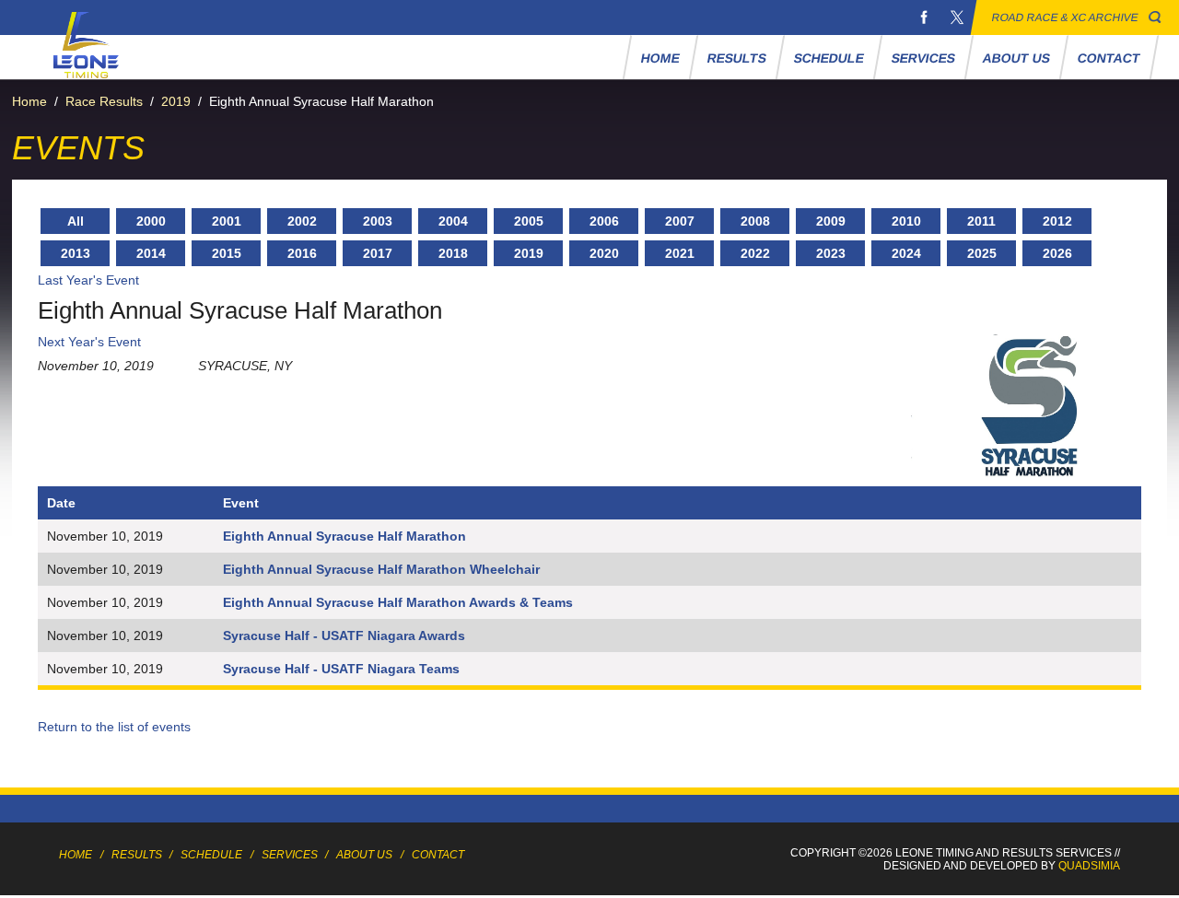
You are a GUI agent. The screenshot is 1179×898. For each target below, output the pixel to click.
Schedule (829, 58)
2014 (151, 253)
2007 (680, 221)
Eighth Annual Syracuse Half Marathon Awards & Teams (398, 602)
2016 (302, 253)
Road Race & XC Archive (1065, 17)
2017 (377, 253)
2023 (831, 253)
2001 (226, 221)
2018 (453, 253)
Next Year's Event (89, 341)
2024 (906, 253)
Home (661, 58)
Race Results (104, 101)
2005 (528, 221)
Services (924, 58)
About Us (1017, 58)
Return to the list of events (114, 726)
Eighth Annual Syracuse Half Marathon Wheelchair (381, 569)
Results (737, 58)
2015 (226, 253)
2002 (302, 221)
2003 (377, 221)
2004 (453, 221)
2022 (755, 253)
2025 (982, 253)
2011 (981, 221)
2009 (831, 221)
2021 (680, 253)
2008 (755, 221)
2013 (75, 253)
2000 (151, 221)
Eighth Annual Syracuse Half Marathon (344, 536)
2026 (1057, 253)
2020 (604, 253)
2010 (906, 221)
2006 (604, 221)
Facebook (923, 17)
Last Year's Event (88, 280)
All (75, 221)
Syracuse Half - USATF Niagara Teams (341, 668)
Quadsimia (1089, 865)
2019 (176, 101)
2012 (1057, 221)
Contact (1109, 58)
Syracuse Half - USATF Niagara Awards (344, 635)
